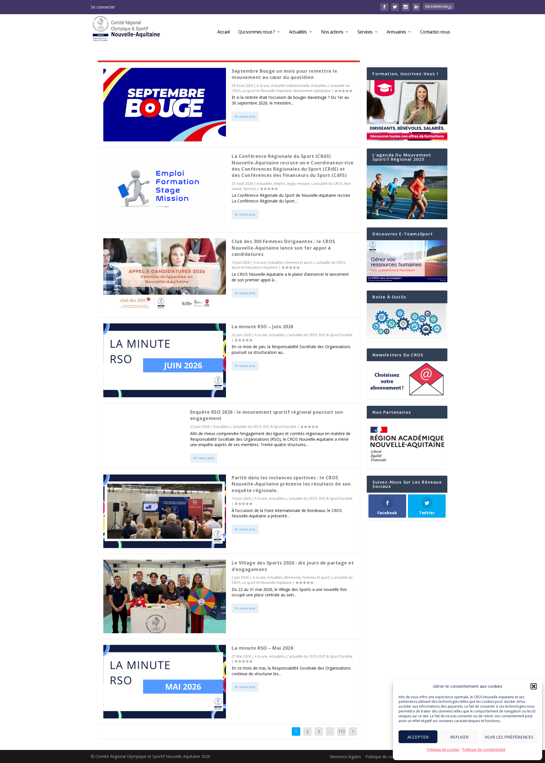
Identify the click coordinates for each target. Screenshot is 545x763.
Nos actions (332, 32)
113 (341, 731)
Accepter (418, 737)
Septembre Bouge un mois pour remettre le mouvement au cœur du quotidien (284, 74)
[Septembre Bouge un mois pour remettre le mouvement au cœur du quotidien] (164, 104)
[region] (407, 443)
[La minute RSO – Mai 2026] (164, 681)
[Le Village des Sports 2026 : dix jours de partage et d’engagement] (164, 596)
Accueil (223, 32)
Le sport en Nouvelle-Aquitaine (267, 90)
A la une (263, 85)
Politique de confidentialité (484, 749)
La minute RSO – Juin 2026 (263, 326)
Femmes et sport (299, 262)
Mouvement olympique (312, 90)
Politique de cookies (443, 749)
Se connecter (103, 7)
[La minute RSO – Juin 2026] (164, 360)
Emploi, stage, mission (292, 183)
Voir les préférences (509, 737)
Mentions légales (345, 756)
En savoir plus (245, 116)
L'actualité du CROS (326, 183)
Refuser (459, 737)
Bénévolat (292, 577)
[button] (533, 686)
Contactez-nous (435, 32)
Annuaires (396, 32)
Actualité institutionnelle (290, 85)
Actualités (298, 32)
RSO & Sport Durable (336, 335)
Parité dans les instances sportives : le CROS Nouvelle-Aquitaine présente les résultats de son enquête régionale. (291, 484)
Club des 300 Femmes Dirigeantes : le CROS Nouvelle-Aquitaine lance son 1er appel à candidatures (283, 247)
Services (364, 32)
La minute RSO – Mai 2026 (262, 648)
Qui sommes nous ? (256, 32)
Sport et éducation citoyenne (255, 267)
